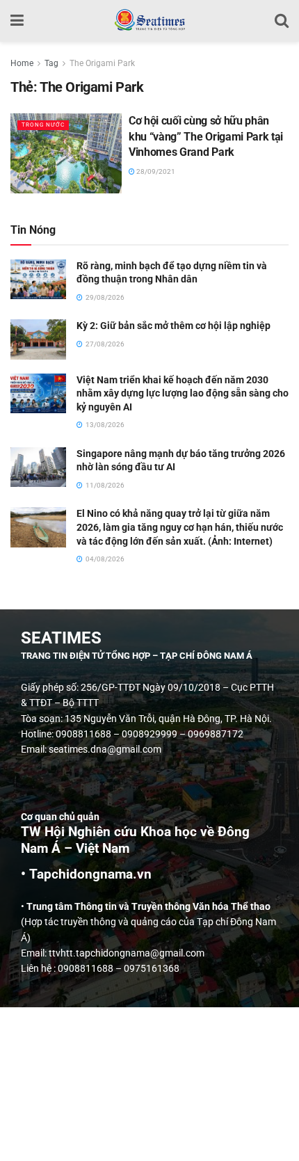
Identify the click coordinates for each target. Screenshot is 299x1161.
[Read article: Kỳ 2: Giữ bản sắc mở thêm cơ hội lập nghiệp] (38, 339)
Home (21, 63)
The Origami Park (102, 63)
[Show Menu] (17, 21)
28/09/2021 (155, 171)
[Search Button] (282, 21)
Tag (51, 63)
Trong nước (43, 125)
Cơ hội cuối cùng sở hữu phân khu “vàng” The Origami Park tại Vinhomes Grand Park (206, 136)
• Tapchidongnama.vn (86, 874)
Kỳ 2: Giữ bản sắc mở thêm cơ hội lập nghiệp (173, 325)
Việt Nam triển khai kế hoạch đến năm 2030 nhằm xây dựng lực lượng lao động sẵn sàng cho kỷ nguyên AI (182, 393)
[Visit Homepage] (149, 21)
